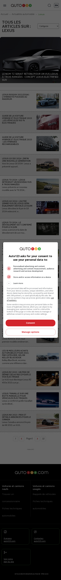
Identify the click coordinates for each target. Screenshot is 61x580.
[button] (30, 283)
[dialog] (30, 290)
